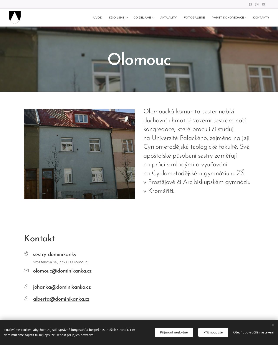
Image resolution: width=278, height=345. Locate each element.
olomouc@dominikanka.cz (62, 271)
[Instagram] (257, 4)
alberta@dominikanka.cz (61, 299)
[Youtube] (263, 4)
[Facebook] (250, 4)
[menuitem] (99, 17)
